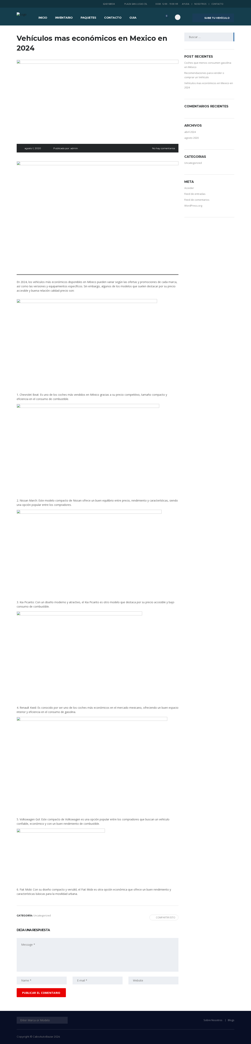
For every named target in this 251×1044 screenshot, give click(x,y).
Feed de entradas (195, 194)
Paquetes (88, 17)
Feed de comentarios (196, 199)
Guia (132, 17)
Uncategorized (193, 163)
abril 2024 (190, 132)
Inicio (42, 17)
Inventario (64, 17)
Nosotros (200, 3)
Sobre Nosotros (213, 1020)
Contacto (217, 3)
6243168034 (109, 3)
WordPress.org (193, 205)
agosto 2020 (191, 138)
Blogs (231, 1020)
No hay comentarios (163, 148)
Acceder (189, 188)
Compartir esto (165, 917)
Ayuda (185, 3)
